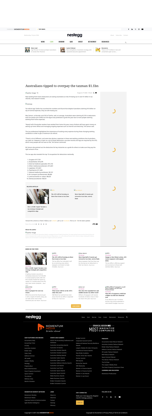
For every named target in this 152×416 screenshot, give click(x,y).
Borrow (61, 42)
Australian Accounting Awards (59, 345)
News (43, 42)
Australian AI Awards (56, 348)
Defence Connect (30, 356)
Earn (51, 42)
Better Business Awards (57, 376)
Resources (105, 42)
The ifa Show (105, 362)
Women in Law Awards (82, 373)
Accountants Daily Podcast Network (112, 342)
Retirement (92, 42)
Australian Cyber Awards (57, 358)
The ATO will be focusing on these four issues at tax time (60, 195)
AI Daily (27, 345)
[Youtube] (120, 397)
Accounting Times (30, 343)
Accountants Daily (30, 340)
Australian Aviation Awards (58, 350)
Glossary (52, 405)
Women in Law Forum (82, 376)
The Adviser (28, 376)
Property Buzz (29, 366)
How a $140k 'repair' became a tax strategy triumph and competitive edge (37, 209)
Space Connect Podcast (108, 357)
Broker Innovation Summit (58, 383)
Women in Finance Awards (84, 368)
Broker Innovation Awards (58, 381)
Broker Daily (28, 350)
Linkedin (54, 221)
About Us (53, 395)
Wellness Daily (29, 379)
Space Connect (29, 373)
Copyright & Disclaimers (94, 413)
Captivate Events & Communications (35, 400)
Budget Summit (80, 338)
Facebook (66, 221)
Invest (80, 42)
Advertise (53, 397)
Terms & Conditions (120, 413)
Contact (125, 35)
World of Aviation (30, 381)
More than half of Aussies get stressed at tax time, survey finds (84, 196)
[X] (107, 397)
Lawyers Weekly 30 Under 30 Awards (87, 348)
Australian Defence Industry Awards (61, 363)
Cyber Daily (28, 353)
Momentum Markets (31, 395)
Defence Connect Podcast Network (112, 349)
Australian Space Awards (57, 371)
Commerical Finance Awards (84, 350)
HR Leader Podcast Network (110, 352)
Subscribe (119, 35)
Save (71, 42)
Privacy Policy (108, 413)
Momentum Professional (109, 373)
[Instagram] (115, 397)
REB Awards (79, 361)
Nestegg (27, 363)
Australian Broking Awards (58, 355)
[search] (126, 317)
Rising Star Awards (81, 363)
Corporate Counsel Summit (84, 341)
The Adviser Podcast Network (110, 359)
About (112, 35)
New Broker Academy (82, 353)
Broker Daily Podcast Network (110, 347)
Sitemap (52, 403)
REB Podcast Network (108, 354)
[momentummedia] (50, 328)
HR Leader (28, 358)
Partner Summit (80, 358)
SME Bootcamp (80, 366)
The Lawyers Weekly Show (109, 365)
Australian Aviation (30, 348)
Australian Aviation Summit (58, 353)
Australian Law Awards (57, 365)
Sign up (79, 402)
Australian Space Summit (57, 373)
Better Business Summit (57, 378)
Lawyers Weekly (29, 361)
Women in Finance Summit (84, 371)
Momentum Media (30, 397)
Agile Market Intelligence (32, 403)
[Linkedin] (111, 397)
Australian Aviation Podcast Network (112, 344)
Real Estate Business (31, 368)
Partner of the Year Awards (84, 355)
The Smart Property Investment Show (113, 367)
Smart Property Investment (32, 371)
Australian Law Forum (56, 368)
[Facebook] (103, 397)
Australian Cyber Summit (57, 360)
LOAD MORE (76, 306)
